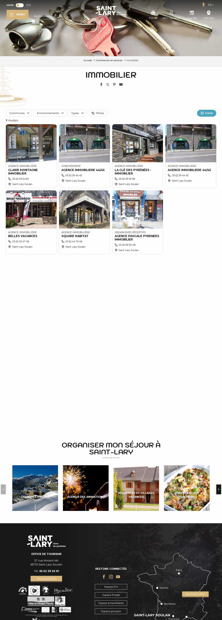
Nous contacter (46, 578)
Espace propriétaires (111, 603)
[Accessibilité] (203, 4)
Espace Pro (111, 586)
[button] (49, 16)
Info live (208, 18)
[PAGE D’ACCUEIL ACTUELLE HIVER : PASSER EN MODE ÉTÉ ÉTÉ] (20, 5)
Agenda (192, 18)
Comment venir (195, 594)
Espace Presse (111, 595)
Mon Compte (171, 18)
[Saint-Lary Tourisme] (111, 11)
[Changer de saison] (21, 5)
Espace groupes (111, 611)
